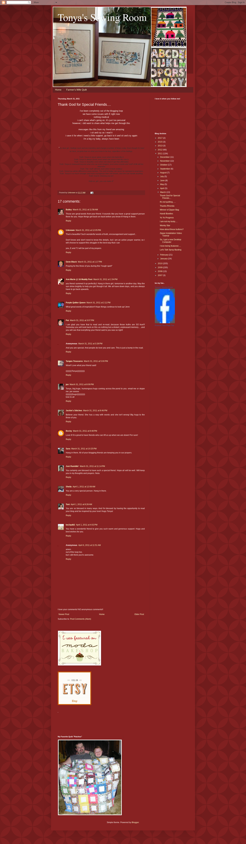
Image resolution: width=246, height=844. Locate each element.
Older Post (139, 614)
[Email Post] (92, 193)
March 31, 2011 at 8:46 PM (95, 410)
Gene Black (71, 262)
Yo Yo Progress (167, 217)
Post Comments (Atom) (80, 619)
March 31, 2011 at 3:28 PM (90, 343)
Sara (68, 449)
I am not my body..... (169, 221)
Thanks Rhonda (167, 206)
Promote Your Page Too (164, 325)
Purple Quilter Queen (76, 302)
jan (67, 384)
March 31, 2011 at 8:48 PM (85, 431)
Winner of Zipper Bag (169, 210)
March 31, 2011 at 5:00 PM (96, 361)
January (164, 258)
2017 (160, 138)
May (162, 184)
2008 (160, 271)
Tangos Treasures (74, 361)
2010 (160, 263)
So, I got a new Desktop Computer (170, 240)
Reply (68, 221)
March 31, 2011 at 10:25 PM (84, 449)
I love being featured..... (170, 246)
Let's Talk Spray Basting (170, 250)
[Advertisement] (119, 722)
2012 (160, 150)
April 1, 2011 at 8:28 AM (81, 504)
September (165, 169)
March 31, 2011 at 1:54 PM (105, 279)
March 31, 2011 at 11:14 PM (92, 466)
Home (58, 89)
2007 (160, 275)
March (163, 192)
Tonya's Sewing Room (102, 17)
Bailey (69, 209)
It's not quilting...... (168, 202)
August (163, 172)
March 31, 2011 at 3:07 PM (82, 320)
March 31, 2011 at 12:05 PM (88, 230)
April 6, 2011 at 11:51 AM (89, 545)
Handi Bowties (166, 213)
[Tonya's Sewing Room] (165, 322)
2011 (160, 153)
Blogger (135, 822)
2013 (160, 146)
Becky (69, 431)
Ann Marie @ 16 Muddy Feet (79, 279)
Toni (68, 504)
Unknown (70, 230)
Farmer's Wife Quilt (76, 89)
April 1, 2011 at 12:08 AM (84, 486)
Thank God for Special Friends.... (170, 196)
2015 (160, 142)
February (164, 255)
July (162, 176)
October (164, 165)
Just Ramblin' (72, 466)
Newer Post (64, 614)
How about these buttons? (172, 229)
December (165, 157)
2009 (160, 267)
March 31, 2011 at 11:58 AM (85, 209)
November (165, 161)
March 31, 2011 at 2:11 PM (98, 302)
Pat (67, 320)
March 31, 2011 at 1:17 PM (90, 262)
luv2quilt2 (70, 525)
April (162, 188)
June (162, 180)
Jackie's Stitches (74, 410)
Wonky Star (165, 225)
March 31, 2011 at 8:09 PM (82, 384)
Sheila (69, 486)
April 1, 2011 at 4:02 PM (86, 525)
